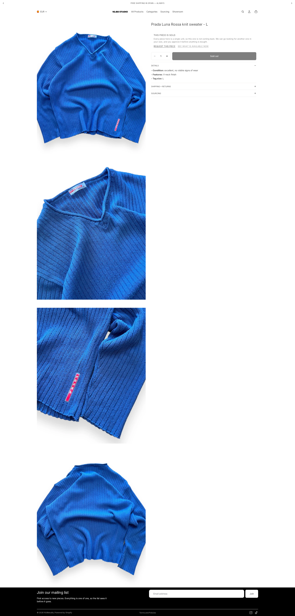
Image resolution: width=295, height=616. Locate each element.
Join (252, 593)
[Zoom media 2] (91, 232)
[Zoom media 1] (91, 88)
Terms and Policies (147, 613)
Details (155, 65)
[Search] (242, 11)
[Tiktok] (256, 612)
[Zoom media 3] (91, 376)
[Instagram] (251, 612)
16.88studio (49, 612)
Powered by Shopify (63, 612)
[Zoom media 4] (91, 519)
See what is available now (193, 46)
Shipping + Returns (161, 86)
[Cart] (256, 11)
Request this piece (164, 46)
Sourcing (156, 93)
